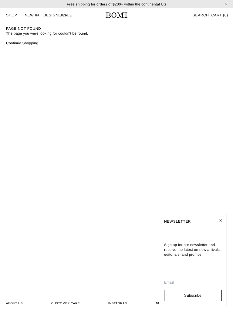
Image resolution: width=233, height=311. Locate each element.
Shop (11, 15)
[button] (200, 15)
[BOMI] (116, 15)
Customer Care (65, 303)
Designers (54, 15)
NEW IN (32, 15)
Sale (67, 15)
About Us (14, 303)
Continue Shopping (22, 43)
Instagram (117, 303)
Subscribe (192, 295)
